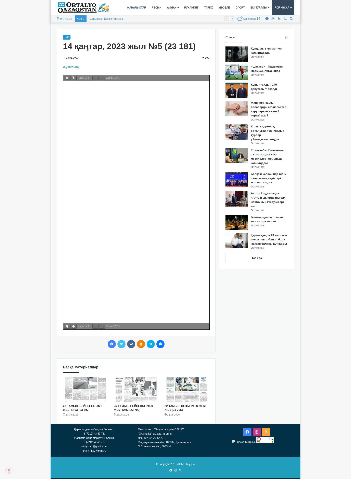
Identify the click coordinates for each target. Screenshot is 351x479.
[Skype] (151, 344)
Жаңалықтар (136, 7)
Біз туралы (258, 7)
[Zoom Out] (95, 78)
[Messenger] (160, 344)
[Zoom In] (102, 78)
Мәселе (224, 7)
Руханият (191, 7)
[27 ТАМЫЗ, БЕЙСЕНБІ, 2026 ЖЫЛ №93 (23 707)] (85, 389)
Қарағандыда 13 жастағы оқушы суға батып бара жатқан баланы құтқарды (269, 239)
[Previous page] (67, 78)
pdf (66, 37)
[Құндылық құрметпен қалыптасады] (236, 54)
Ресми (156, 7)
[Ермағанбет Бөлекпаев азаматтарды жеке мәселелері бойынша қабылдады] (236, 155)
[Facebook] (112, 344)
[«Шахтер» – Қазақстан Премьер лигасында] (236, 72)
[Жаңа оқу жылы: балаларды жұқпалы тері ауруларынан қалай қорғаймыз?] (236, 108)
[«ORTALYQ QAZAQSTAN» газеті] (83, 7)
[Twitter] (121, 344)
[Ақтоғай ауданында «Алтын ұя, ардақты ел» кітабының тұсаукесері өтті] (236, 199)
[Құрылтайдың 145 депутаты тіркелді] (236, 90)
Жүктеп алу (71, 67)
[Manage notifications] (9, 470)
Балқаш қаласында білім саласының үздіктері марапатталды (268, 178)
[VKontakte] (131, 344)
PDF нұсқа (282, 7)
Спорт (240, 7)
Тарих (208, 7)
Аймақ (171, 7)
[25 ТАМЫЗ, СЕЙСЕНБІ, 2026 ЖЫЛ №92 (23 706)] (136, 389)
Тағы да (257, 257)
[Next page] (73, 78)
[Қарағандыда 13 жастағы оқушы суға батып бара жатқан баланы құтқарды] (236, 240)
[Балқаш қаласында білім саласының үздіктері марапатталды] (236, 179)
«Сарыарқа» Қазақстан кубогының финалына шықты (121, 18)
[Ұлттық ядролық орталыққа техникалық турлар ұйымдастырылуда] (236, 132)
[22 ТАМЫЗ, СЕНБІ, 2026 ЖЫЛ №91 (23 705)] (187, 389)
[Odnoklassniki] (141, 344)
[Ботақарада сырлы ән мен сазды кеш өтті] (236, 222)
